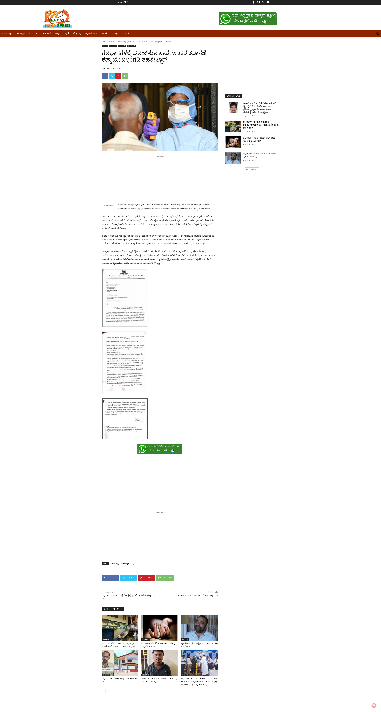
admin (107, 68)
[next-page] (108, 691)
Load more (251, 169)
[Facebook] (254, 2)
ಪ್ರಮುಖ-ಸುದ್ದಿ (131, 46)
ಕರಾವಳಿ (112, 41)
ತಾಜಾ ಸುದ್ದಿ (122, 46)
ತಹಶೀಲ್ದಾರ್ (125, 563)
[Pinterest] (118, 76)
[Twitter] (263, 2)
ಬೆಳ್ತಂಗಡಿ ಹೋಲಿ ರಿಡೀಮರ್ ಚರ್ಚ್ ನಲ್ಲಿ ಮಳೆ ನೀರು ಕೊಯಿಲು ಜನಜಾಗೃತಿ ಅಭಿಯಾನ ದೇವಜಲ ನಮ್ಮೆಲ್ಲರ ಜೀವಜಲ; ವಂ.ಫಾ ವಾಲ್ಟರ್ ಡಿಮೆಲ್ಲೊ (199, 681)
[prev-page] (104, 691)
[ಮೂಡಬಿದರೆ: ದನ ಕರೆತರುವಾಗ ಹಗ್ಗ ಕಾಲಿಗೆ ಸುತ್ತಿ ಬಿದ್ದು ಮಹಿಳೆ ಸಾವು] (159, 628)
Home (104, 41)
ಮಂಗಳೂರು (113, 46)
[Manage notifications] (374, 705)
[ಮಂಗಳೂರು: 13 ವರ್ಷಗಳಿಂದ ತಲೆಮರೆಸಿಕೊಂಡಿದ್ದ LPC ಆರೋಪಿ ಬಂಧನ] (159, 663)
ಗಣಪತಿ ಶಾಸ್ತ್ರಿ (114, 563)
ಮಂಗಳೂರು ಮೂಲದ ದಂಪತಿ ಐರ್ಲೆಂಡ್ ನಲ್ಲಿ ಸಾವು (197, 595)
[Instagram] (258, 2)
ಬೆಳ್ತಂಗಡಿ (134, 563)
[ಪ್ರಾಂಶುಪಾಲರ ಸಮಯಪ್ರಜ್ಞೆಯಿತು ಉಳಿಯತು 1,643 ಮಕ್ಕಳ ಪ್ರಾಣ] (199, 628)
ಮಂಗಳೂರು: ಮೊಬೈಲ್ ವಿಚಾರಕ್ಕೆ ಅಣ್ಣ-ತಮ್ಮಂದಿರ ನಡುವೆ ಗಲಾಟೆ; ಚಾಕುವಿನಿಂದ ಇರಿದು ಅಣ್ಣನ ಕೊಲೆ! (261, 125)
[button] (377, 33)
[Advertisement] (160, 179)
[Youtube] (268, 2)
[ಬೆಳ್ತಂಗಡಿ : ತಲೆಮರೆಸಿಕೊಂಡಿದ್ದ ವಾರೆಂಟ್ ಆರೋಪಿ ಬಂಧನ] (120, 663)
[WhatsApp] (125, 76)
